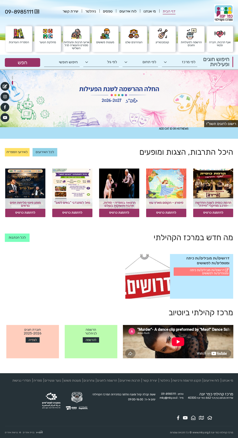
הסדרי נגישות (21, 380)
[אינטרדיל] (39, 432)
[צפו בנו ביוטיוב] (185, 417)
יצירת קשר (150, 380)
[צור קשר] (193, 417)
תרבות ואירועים (130, 380)
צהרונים (89, 380)
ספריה (37, 380)
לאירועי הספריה (17, 152)
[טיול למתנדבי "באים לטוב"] (72, 189)
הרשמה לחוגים (107, 380)
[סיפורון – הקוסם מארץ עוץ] (166, 189)
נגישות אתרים (11, 432)
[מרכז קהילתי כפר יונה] (223, 21)
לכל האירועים (45, 152)
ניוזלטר (165, 380)
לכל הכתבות (17, 237)
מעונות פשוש (72, 380)
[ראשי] (209, 417)
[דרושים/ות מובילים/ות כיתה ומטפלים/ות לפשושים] (147, 276)
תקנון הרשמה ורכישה (186, 380)
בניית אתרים (28, 432)
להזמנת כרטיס (213, 212)
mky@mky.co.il (168, 397)
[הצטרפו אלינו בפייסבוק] (178, 417)
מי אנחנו (227, 380)
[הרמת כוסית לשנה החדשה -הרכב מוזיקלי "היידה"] (213, 189)
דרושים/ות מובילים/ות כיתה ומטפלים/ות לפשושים (209, 271)
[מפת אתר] (201, 417)
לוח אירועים (211, 380)
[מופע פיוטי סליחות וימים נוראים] (25, 189)
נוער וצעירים (53, 380)
